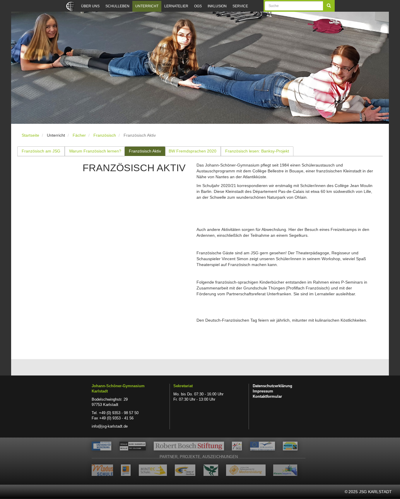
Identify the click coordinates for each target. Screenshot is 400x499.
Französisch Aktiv (145, 151)
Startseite (30, 135)
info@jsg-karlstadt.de (110, 426)
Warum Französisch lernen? (95, 151)
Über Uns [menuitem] (90, 6)
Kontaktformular (267, 397)
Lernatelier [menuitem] (176, 6)
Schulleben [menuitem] (117, 6)
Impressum (263, 391)
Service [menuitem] (240, 6)
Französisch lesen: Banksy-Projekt (257, 151)
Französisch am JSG (41, 151)
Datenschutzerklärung (272, 386)
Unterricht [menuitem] (146, 6)
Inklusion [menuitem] (217, 6)
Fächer (79, 135)
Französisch (104, 135)
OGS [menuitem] (198, 6)
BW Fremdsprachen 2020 (192, 151)
